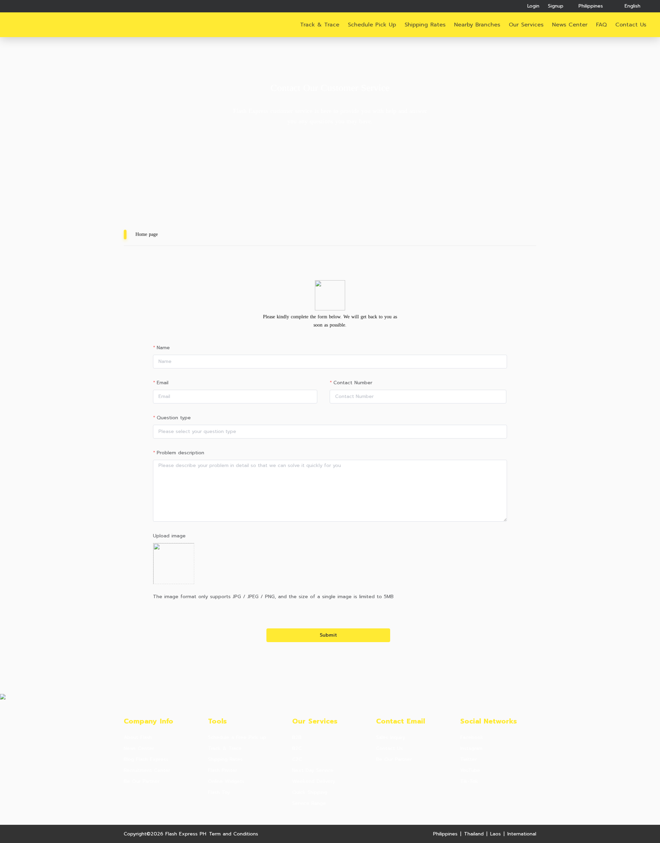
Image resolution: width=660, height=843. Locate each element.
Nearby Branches (477, 25)
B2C (297, 748)
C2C (297, 759)
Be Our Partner (142, 781)
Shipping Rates (425, 25)
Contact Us (389, 748)
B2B (296, 737)
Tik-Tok (469, 781)
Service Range (309, 803)
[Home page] (39, 25)
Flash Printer (222, 770)
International (521, 834)
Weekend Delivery (313, 781)
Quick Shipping (309, 792)
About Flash (138, 737)
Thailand (474, 834)
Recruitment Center (147, 770)
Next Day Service (312, 770)
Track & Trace (319, 25)
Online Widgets (226, 781)
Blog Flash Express (146, 759)
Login (533, 6)
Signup (555, 6)
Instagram (471, 748)
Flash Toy (219, 792)
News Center (139, 748)
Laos (495, 834)
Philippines (445, 834)
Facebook (471, 737)
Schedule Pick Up (372, 25)
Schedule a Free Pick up (237, 737)
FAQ (601, 25)
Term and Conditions (233, 834)
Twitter (468, 759)
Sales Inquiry (390, 737)
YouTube (470, 770)
